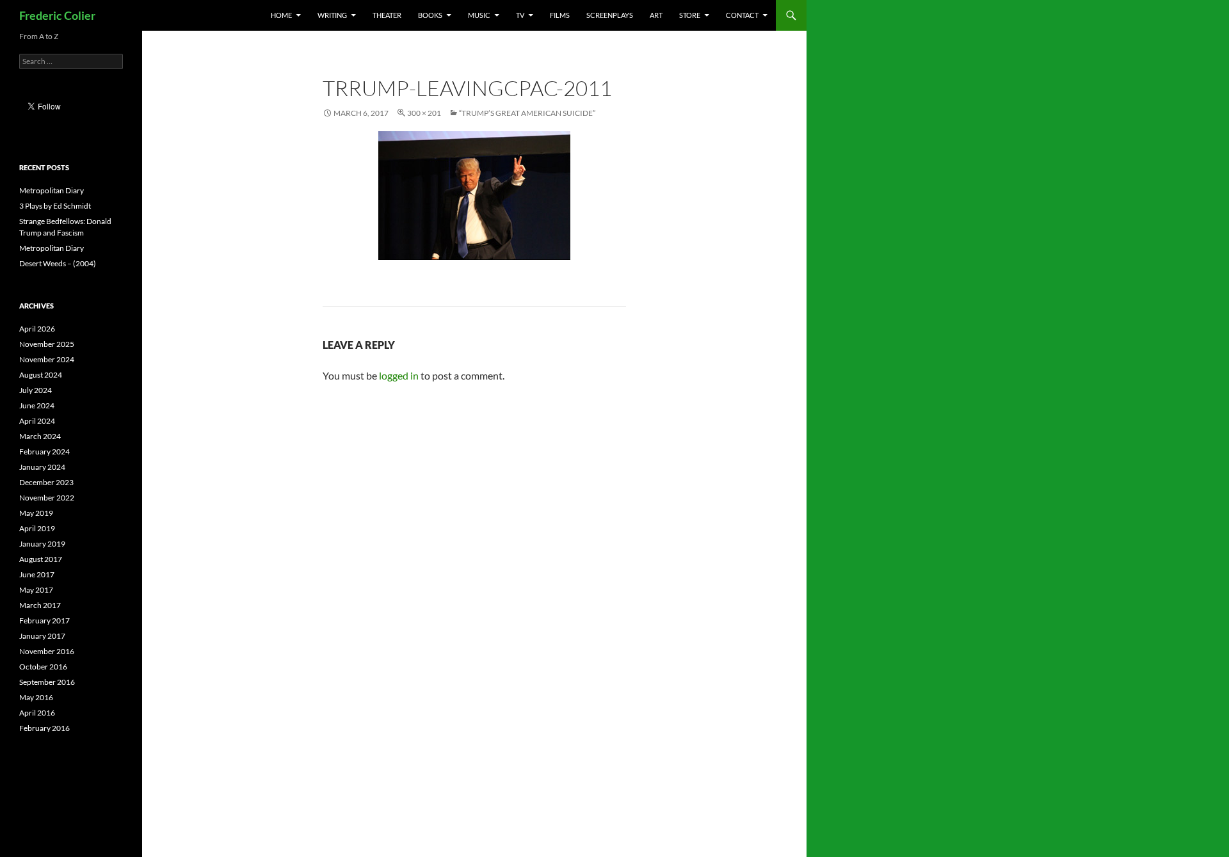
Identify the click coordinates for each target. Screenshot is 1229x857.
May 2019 (36, 513)
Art (656, 15)
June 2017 (36, 574)
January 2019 (42, 544)
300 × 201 (424, 113)
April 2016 (37, 712)
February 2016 (44, 728)
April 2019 (37, 528)
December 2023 (46, 482)
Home (281, 15)
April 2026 (37, 328)
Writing (332, 15)
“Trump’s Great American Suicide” (527, 113)
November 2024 (46, 359)
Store (689, 15)
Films (560, 15)
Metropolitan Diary (51, 190)
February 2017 (44, 620)
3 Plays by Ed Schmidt (55, 206)
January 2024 (42, 467)
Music (479, 15)
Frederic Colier (57, 15)
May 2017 (36, 590)
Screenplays (609, 15)
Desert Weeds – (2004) (57, 263)
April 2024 (37, 421)
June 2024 (36, 405)
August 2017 (40, 559)
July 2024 (35, 390)
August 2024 (40, 375)
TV (520, 15)
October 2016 (43, 666)
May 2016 (36, 697)
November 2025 (46, 344)
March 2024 (40, 436)
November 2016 (46, 651)
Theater (387, 15)
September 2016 (47, 682)
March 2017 (40, 605)
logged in (399, 375)
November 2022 (46, 497)
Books (430, 15)
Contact (742, 15)
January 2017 (42, 636)
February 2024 (44, 451)
